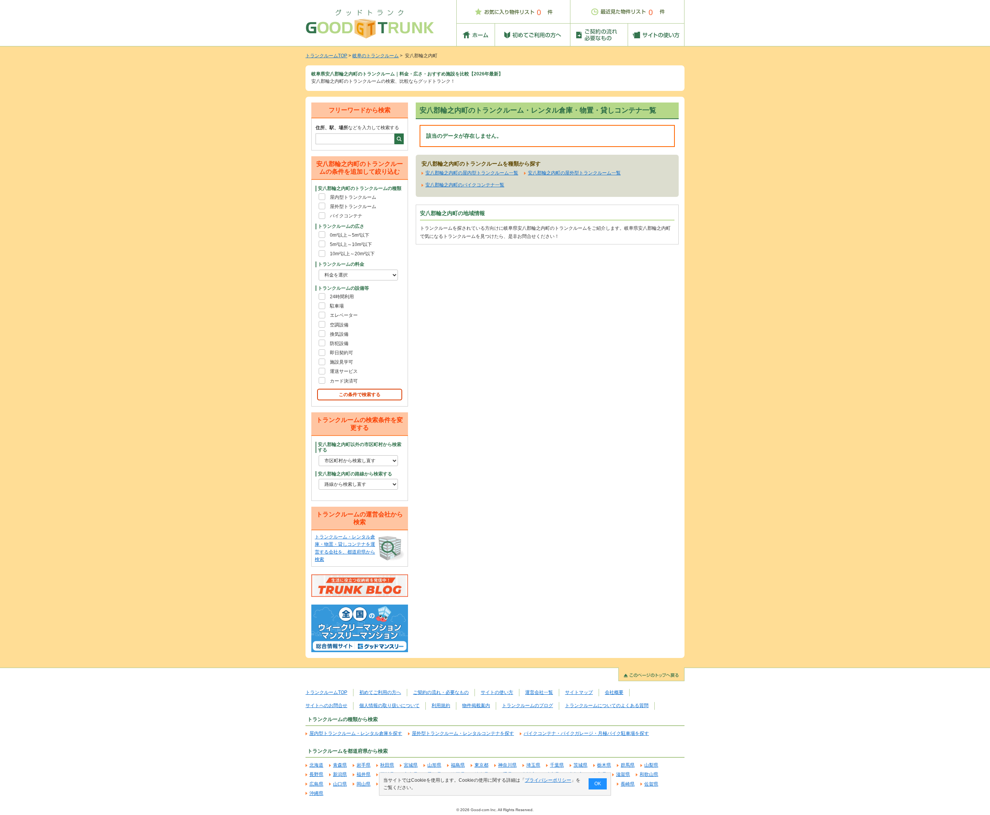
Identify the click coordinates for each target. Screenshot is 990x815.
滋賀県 (623, 774)
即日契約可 (341, 352)
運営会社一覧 (539, 692)
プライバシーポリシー (548, 780)
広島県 (316, 784)
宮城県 (411, 765)
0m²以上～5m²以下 (349, 235)
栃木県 (604, 765)
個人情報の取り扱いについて (389, 705)
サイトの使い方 (497, 692)
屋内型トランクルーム (353, 197)
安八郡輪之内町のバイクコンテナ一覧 (464, 185)
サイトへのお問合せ (326, 705)
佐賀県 (651, 784)
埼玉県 (533, 765)
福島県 (458, 765)
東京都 (481, 765)
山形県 (434, 765)
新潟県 (340, 774)
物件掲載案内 (476, 705)
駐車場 (337, 306)
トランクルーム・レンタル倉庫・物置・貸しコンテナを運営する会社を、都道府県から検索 (345, 548)
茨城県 (580, 765)
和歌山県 (649, 774)
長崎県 (628, 784)
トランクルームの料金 (341, 264)
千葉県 (557, 765)
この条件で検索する (360, 394)
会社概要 (614, 692)
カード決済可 (344, 381)
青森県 (340, 765)
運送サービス (344, 371)
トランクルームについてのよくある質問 (607, 705)
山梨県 (651, 765)
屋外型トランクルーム (353, 206)
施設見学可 (341, 362)
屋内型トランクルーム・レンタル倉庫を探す (355, 733)
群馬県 (628, 765)
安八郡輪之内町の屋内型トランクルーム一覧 (471, 173)
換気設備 (339, 334)
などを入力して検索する (357, 127)
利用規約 (441, 705)
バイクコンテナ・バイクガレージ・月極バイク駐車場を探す (586, 733)
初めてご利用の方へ (380, 692)
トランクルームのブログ (527, 705)
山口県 (340, 784)
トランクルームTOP (326, 55)
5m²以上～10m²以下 (351, 244)
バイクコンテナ (346, 216)
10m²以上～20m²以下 (352, 253)
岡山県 (363, 784)
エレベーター (344, 315)
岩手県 (363, 765)
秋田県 (387, 765)
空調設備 (339, 325)
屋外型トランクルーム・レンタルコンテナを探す (463, 733)
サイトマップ (579, 692)
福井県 (363, 774)
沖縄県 (316, 793)
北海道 (316, 765)
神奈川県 (507, 765)
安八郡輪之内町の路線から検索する (355, 474)
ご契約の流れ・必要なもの (441, 692)
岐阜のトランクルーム (375, 55)
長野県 (316, 774)
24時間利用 (342, 296)
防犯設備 (339, 343)
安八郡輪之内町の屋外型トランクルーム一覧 (574, 173)
